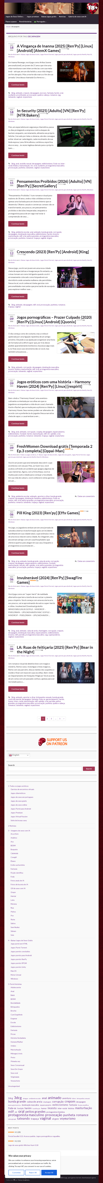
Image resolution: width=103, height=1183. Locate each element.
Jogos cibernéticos (18, 793)
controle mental (14, 699)
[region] (32, 1165)
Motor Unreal (16, 975)
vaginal (19, 97)
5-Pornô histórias (15, 984)
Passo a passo (11, 22)
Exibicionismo (16, 1026)
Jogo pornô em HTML (19, 944)
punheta (22, 168)
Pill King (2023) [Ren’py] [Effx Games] (52, 513)
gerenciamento (52, 699)
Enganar (14, 1018)
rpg (59, 95)
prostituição (21, 95)
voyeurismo (27, 97)
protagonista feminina (55, 1112)
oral (61, 93)
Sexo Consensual (17, 1065)
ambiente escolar (22, 232)
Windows (11, 57)
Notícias (62, 17)
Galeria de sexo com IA (77, 17)
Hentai (13, 896)
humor (10, 500)
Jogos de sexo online (19, 805)
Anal (12, 991)
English (15, 755)
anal (17, 164)
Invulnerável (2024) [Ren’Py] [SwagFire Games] (49, 579)
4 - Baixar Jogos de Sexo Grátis (29, 54)
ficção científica (83, 1105)
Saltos (13, 923)
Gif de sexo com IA (18, 888)
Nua (12, 908)
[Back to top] (97, 1177)
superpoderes (54, 635)
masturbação (24, 166)
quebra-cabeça (43, 95)
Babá (13, 995)
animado (19, 93)
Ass (12, 842)
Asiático (14, 838)
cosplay (39, 432)
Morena (14, 904)
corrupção (57, 232)
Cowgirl (14, 857)
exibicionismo (47, 164)
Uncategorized (14, 1086)
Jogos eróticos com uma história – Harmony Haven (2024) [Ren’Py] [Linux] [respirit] (54, 384)
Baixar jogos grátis (48, 17)
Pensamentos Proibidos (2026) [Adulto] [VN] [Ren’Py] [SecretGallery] (54, 183)
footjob (23, 434)
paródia (22, 635)
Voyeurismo (15, 1081)
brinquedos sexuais (44, 697)
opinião (53, 434)
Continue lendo (17, 85)
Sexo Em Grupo (17, 1069)
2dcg (13, 631)
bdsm (74, 1098)
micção (22, 565)
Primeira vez (15, 1061)
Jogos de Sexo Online (14, 17)
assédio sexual (25, 164)
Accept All (49, 1172)
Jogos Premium (17, 813)
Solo (12, 935)
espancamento (59, 432)
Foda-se (56, 164)
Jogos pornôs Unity (18, 967)
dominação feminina (33, 498)
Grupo (13, 892)
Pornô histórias (25, 22)
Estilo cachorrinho (18, 865)
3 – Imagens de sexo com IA (19, 831)
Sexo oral (14, 1073)
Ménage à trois (16, 1053)
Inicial (8, 26)
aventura (66, 1098)
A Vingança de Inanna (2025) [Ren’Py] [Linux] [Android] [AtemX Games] (55, 48)
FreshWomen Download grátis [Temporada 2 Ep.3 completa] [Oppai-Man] (54, 448)
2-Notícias (12, 826)
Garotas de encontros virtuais (22, 789)
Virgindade (15, 1077)
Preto (13, 1057)
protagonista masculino (55, 166)
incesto (56, 234)
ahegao (25, 1098)
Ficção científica (17, 873)
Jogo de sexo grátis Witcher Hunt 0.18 (23, 1145)
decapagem (34, 93)
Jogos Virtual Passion (19, 816)
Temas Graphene (23, 1180)
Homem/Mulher (17, 1042)
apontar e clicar (44, 496)
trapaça (37, 238)
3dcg (13, 93)
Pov (12, 915)
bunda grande (46, 232)
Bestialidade (15, 1003)
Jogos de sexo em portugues (22, 797)
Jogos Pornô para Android (21, 809)
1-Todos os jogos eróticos (27, 455)
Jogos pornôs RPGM (19, 963)
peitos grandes (33, 236)
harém (56, 93)
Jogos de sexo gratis (64, 455)
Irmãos (13, 1046)
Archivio (14, 54)
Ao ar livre (14, 834)
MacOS (89, 54)
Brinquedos (15, 1007)
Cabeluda (14, 853)
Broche (13, 1011)
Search (11, 765)
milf (20, 236)
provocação (32, 95)
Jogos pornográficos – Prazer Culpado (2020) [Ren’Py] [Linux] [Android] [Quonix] (54, 319)
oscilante (12, 95)
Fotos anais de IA (17, 880)
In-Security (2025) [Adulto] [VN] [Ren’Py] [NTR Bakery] (51, 112)
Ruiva (13, 919)
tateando (12, 97)
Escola (13, 1022)
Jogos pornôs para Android (63, 54)
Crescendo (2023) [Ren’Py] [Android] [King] (53, 252)
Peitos (13, 912)
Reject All (33, 1172)
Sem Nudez (15, 927)
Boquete (14, 849)
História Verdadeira (18, 1038)
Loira (12, 900)
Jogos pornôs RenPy (79, 54)
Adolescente (16, 987)
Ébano (13, 861)
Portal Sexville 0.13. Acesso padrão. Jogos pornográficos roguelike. (34, 1136)
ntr (32, 166)
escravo (43, 93)
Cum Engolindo (16, 1015)
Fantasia (14, 869)
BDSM (13, 845)
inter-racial (18, 701)
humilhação (36, 1108)
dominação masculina (26, 234)
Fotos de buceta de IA (19, 884)
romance (53, 95)
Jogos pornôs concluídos (20, 951)
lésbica (16, 166)
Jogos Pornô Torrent (47, 54)
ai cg (17, 561)
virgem (49, 238)
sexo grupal (12, 1119)
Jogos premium (33, 17)
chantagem (42, 631)
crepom (26, 93)
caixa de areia (44, 561)
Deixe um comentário (86, 496)
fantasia (50, 93)
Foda (12, 877)
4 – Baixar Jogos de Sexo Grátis (20, 940)
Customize (16, 1172)
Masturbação (16, 1050)
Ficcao (13, 1034)
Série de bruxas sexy (19, 820)
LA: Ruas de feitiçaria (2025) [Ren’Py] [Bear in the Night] (55, 649)
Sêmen (13, 931)
